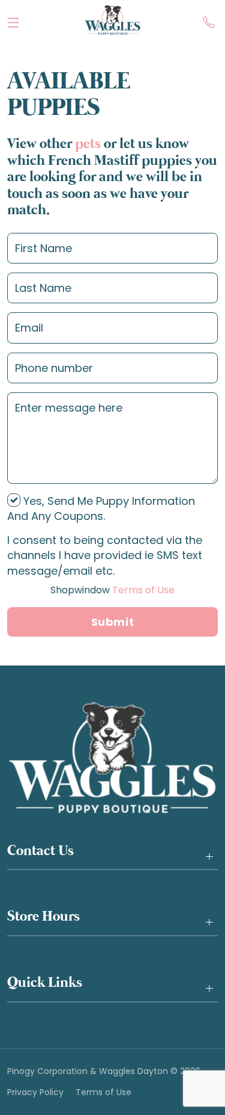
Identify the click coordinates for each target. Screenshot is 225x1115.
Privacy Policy (35, 1092)
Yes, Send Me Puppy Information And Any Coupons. (101, 508)
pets (88, 144)
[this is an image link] (112, 757)
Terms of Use (112, 590)
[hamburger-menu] (13, 19)
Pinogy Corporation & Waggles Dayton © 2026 (103, 1071)
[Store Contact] (209, 19)
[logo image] (112, 20)
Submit (112, 621)
